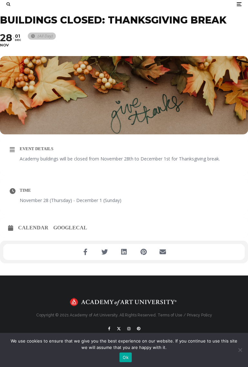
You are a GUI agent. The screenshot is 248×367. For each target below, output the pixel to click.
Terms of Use (170, 315)
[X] (119, 329)
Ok (126, 357)
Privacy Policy (199, 315)
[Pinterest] (138, 329)
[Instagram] (129, 329)
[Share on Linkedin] (124, 252)
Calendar (33, 227)
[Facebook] (109, 329)
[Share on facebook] (85, 252)
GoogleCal (70, 227)
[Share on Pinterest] (143, 252)
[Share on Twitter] (105, 252)
